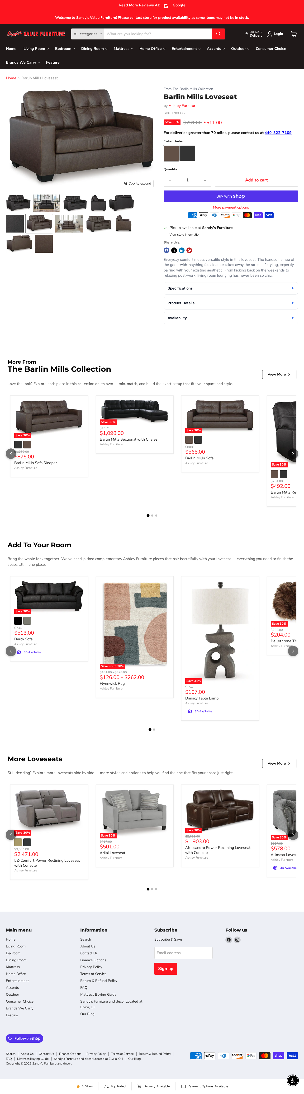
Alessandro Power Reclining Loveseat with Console (218, 850)
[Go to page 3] (156, 515)
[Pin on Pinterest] (189, 250)
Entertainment (185, 48)
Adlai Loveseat (112, 853)
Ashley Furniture (183, 105)
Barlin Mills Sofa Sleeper (35, 463)
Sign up (165, 968)
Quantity (170, 169)
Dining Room (93, 48)
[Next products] (293, 453)
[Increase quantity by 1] (205, 180)
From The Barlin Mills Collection (188, 89)
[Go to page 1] (148, 515)
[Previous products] (11, 453)
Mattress (122, 48)
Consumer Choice (271, 48)
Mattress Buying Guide (98, 994)
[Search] (218, 34)
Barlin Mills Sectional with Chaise (128, 439)
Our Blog (87, 1014)
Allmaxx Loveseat (286, 854)
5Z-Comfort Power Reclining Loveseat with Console (47, 863)
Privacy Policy (91, 967)
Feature (53, 62)
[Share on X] (174, 250)
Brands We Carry (21, 62)
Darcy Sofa (23, 639)
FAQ (83, 987)
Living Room (35, 48)
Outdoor (239, 48)
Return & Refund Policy (98, 980)
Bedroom (63, 48)
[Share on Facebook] (166, 250)
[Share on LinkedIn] (182, 250)
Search (85, 939)
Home (11, 48)
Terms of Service (93, 973)
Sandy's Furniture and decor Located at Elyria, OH (88, 1059)
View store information (185, 234)
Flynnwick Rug (112, 683)
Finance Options (93, 960)
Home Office (151, 48)
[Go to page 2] (152, 515)
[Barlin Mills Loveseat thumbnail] (18, 203)
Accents (214, 48)
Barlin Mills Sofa (199, 458)
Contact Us (89, 953)
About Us (87, 946)
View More (277, 374)
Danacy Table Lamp (201, 698)
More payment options (231, 207)
